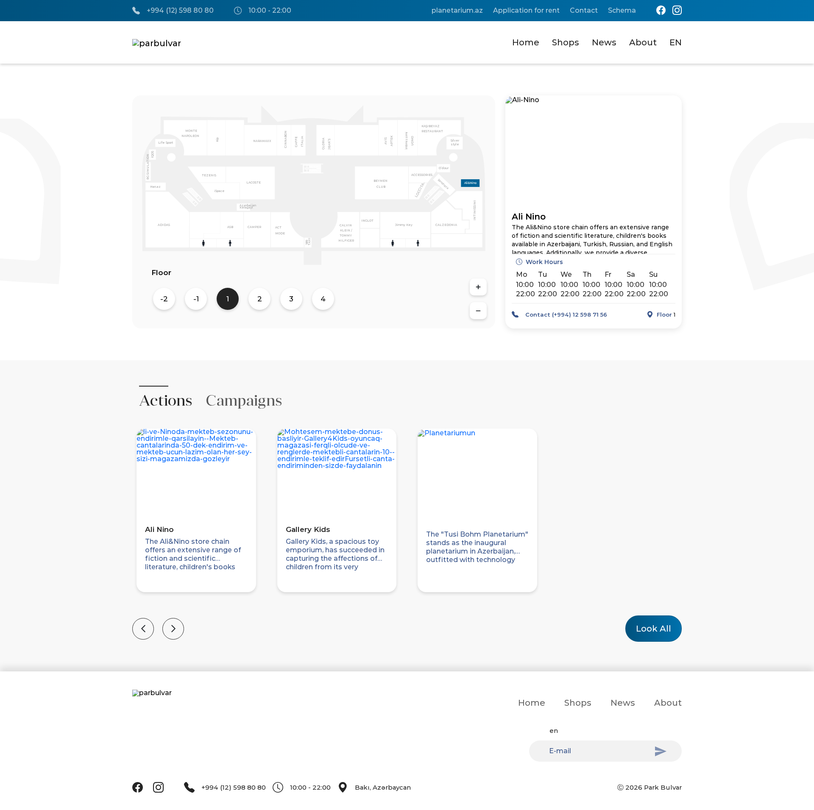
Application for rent (526, 10)
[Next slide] (173, 629)
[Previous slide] (143, 629)
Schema (622, 10)
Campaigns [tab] (244, 400)
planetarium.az (457, 10)
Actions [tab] (165, 400)
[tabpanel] (407, 530)
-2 (164, 299)
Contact (584, 10)
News (604, 42)
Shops (565, 42)
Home (525, 42)
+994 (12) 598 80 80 (180, 10)
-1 (196, 299)
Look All (653, 629)
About (643, 42)
